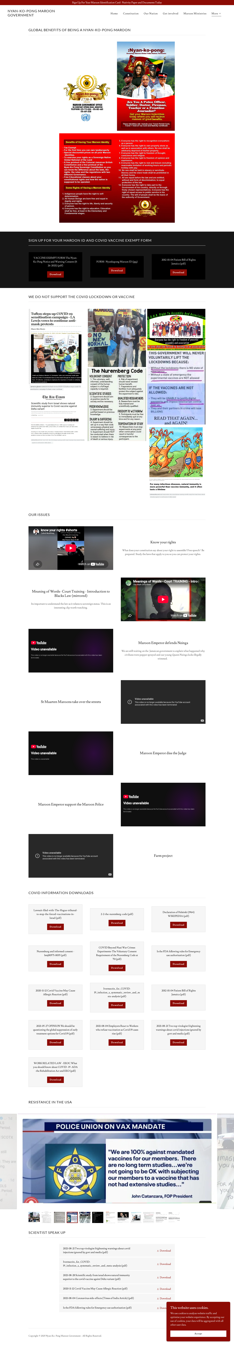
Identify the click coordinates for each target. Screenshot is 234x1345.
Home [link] (114, 13)
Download (55, 274)
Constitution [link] (131, 13)
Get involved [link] (170, 13)
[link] (38, 15)
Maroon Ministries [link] (195, 13)
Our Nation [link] (151, 13)
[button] (216, 14)
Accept (198, 1333)
